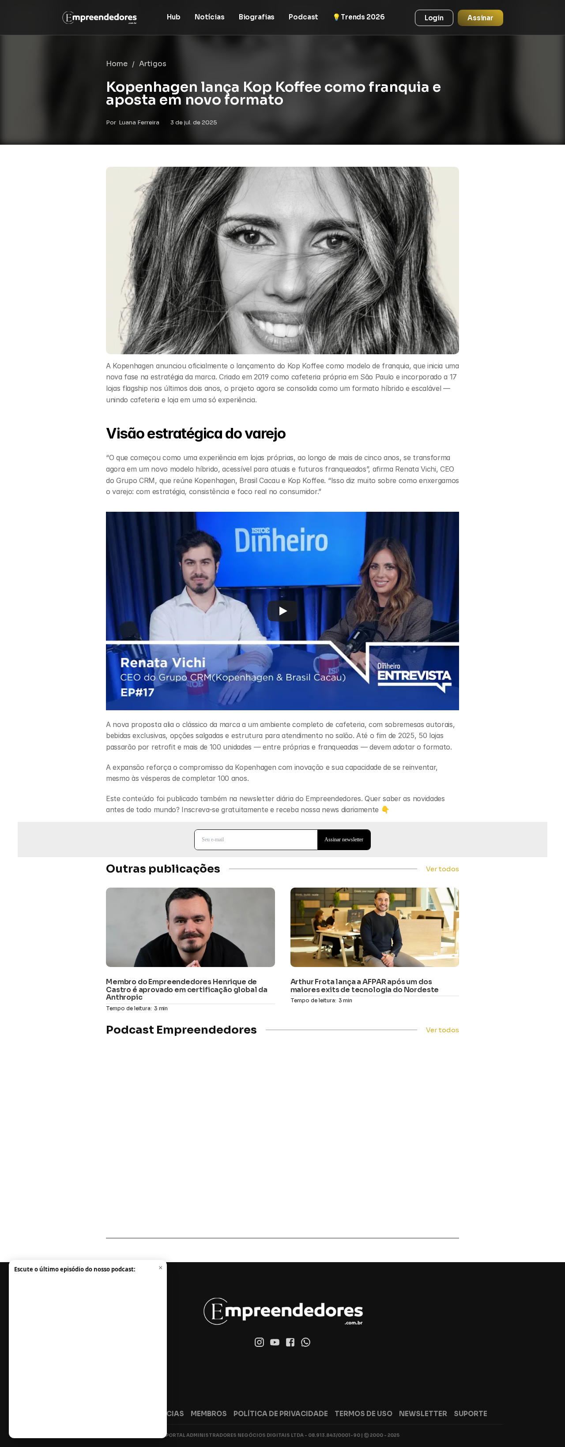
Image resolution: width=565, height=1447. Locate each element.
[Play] (282, 611)
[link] (99, 17)
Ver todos (442, 869)
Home (117, 63)
